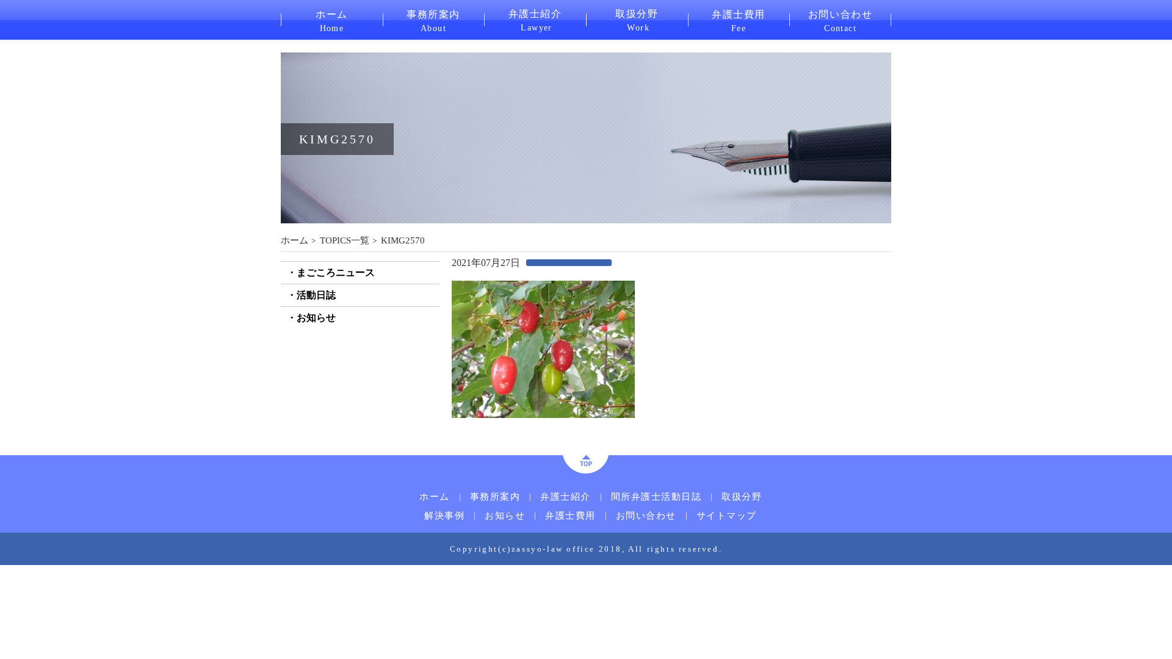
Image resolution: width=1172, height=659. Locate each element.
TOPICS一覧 (344, 240)
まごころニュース (336, 272)
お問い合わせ (840, 20)
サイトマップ (726, 515)
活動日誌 (316, 295)
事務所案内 (433, 20)
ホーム (332, 20)
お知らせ (316, 317)
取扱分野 (636, 19)
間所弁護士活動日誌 (556, 61)
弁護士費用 (738, 20)
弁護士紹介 (535, 19)
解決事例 (631, 61)
